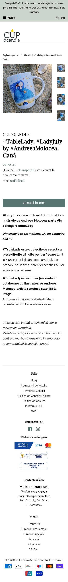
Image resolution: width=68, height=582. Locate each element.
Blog (34, 380)
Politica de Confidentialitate (34, 395)
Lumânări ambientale (34, 528)
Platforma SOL (34, 405)
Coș (63, 18)
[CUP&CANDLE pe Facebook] (30, 429)
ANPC (34, 411)
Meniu (11, 17)
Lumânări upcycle (34, 534)
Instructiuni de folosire (34, 385)
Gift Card (34, 549)
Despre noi (34, 523)
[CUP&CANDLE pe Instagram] (38, 429)
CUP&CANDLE (13, 560)
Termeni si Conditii (34, 390)
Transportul (26, 170)
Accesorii (34, 539)
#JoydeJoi (34, 544)
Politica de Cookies (34, 400)
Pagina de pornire (10, 55)
